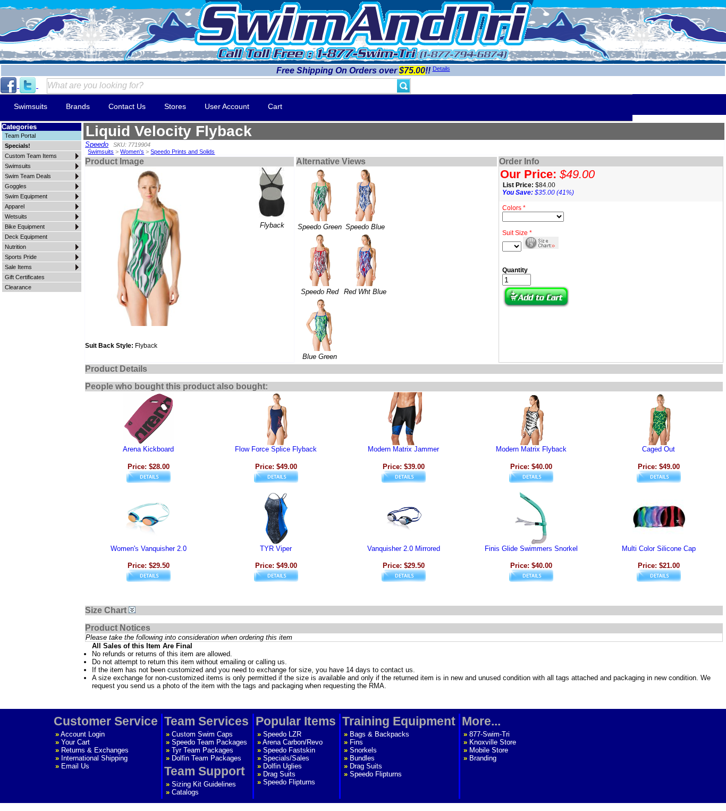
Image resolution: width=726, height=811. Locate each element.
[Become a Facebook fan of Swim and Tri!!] (9, 85)
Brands (78, 106)
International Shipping (94, 758)
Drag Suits (279, 774)
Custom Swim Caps (202, 734)
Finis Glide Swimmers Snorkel (531, 549)
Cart (275, 106)
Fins (356, 742)
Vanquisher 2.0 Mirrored (403, 549)
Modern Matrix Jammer (403, 449)
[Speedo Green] (320, 194)
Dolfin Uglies (282, 766)
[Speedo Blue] (365, 194)
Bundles (362, 758)
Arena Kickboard (148, 449)
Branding (482, 758)
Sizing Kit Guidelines (204, 784)
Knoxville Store (492, 742)
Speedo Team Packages (209, 742)
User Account (227, 106)
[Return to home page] (363, 24)
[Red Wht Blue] (365, 259)
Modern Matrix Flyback (531, 449)
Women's (132, 151)
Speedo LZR (282, 734)
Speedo (96, 144)
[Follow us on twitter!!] (28, 85)
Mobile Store (488, 750)
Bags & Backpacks (379, 734)
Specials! (17, 146)
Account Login (83, 734)
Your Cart (75, 742)
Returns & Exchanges (95, 750)
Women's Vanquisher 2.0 (149, 549)
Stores (175, 106)
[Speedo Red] (320, 259)
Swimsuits (30, 106)
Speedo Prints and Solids (182, 151)
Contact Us (127, 106)
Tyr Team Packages (202, 750)
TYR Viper (276, 549)
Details (441, 68)
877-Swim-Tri (489, 734)
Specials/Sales (286, 758)
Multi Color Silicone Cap (659, 549)
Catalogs (185, 792)
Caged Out (658, 449)
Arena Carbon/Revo (293, 742)
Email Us (75, 766)
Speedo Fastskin (289, 750)
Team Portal (20, 135)
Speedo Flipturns (289, 782)
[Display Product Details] (148, 480)
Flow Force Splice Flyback (276, 449)
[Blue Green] (320, 324)
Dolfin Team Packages (206, 758)
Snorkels (363, 750)
